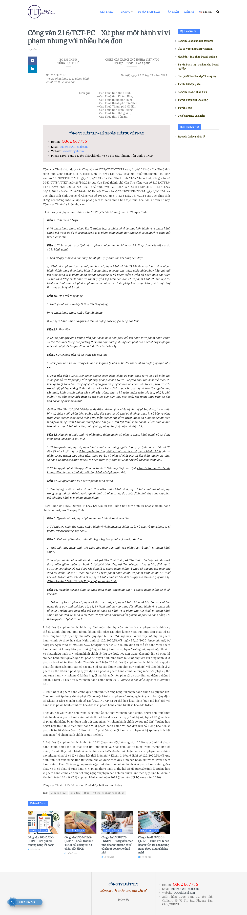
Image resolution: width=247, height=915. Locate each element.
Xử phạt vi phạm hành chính (108, 793)
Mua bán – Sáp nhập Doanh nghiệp (197, 56)
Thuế (86, 793)
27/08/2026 (34, 849)
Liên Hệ (189, 11)
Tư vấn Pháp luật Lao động (193, 99)
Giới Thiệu (107, 11)
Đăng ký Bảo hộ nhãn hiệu (192, 92)
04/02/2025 (34, 49)
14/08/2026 (71, 853)
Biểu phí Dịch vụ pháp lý (191, 136)
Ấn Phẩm (173, 11)
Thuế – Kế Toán (38, 831)
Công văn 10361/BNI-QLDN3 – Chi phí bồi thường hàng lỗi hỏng (41, 841)
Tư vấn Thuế (185, 107)
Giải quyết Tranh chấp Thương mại (197, 76)
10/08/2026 (108, 857)
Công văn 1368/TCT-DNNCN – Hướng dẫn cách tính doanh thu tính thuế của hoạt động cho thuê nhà (117, 845)
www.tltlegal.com (73, 151)
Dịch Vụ (125, 11)
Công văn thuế (59, 793)
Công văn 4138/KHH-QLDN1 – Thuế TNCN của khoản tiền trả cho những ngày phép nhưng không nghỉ (153, 845)
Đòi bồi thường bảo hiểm (191, 115)
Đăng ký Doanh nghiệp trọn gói (195, 40)
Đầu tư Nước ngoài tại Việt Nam (195, 48)
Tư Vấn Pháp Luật (149, 11)
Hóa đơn (75, 793)
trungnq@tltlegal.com (74, 146)
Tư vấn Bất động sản (189, 84)
